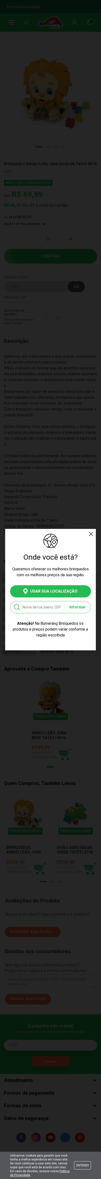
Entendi (82, 1165)
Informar (77, 607)
